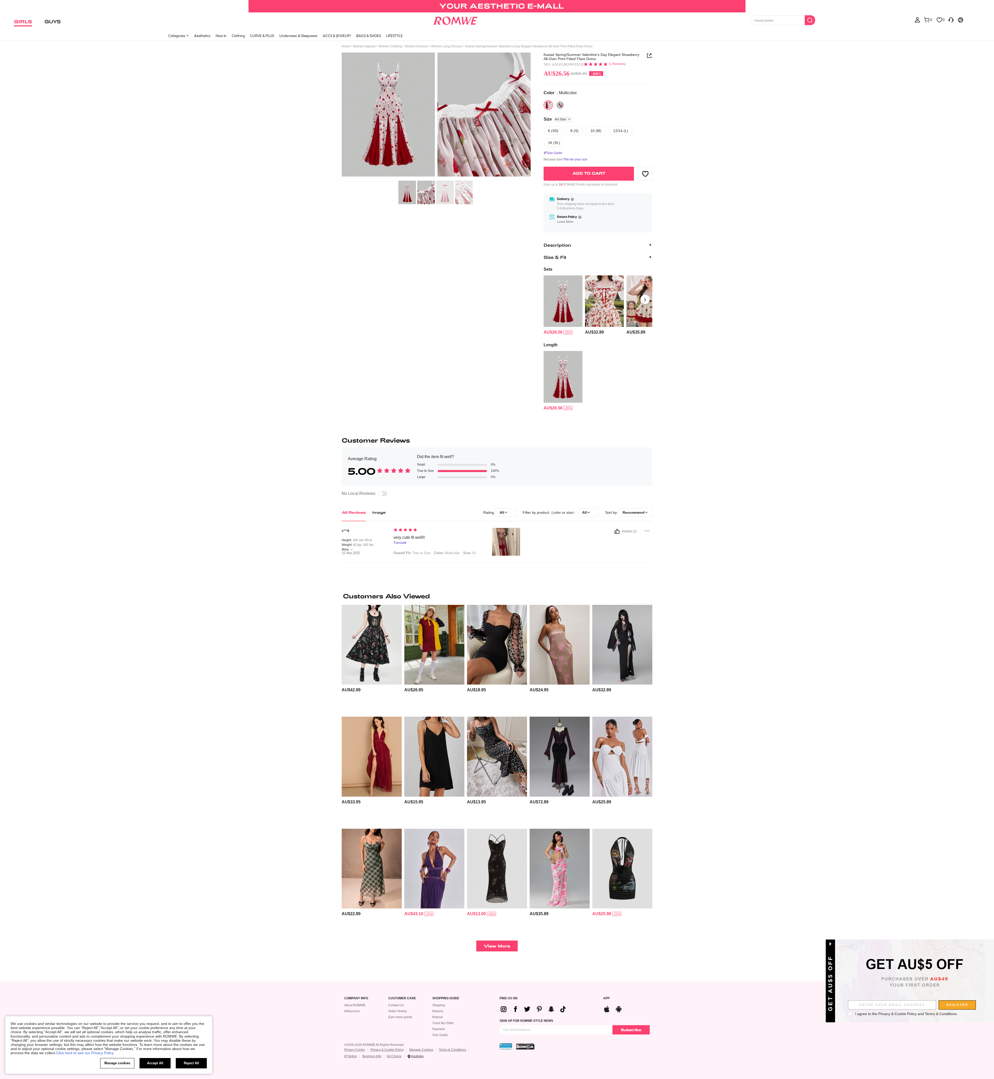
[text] (437, 530)
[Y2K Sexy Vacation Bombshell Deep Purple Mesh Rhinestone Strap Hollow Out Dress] (434, 869)
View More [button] (497, 945)
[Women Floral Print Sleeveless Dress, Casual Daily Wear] (560, 645)
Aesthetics (202, 36)
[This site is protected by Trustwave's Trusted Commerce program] (506, 1046)
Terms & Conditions (452, 1050)
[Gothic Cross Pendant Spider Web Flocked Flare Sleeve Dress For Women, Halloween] (560, 757)
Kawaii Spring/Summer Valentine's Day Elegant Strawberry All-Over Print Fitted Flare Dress (591, 57)
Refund (437, 1017)
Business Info (371, 1056)
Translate (400, 543)
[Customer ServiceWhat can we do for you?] (951, 20)
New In (221, 36)
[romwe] (455, 19)
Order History (397, 1011)
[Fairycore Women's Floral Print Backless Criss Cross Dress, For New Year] (497, 869)
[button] (645, 174)
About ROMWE (355, 1005)
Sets (548, 269)
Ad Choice (394, 1056)
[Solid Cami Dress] (434, 757)
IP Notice (350, 1056)
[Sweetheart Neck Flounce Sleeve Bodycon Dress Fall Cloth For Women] (497, 645)
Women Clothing (390, 46)
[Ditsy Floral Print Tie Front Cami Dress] (497, 757)
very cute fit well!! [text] (409, 537)
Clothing (238, 36)
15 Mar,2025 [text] (351, 553)
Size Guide (440, 1035)
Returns (437, 1011)
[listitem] (563, 305)
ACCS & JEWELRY (337, 36)
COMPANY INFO (356, 998)
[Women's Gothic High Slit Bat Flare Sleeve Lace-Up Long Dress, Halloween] (622, 645)
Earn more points (400, 1017)
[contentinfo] (553, 332)
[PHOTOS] (436, 115)
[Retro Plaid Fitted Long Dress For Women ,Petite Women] (372, 869)
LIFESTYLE (394, 36)
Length (551, 345)
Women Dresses (416, 46)
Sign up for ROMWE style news (526, 1021)
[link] (497, 6)
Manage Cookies (421, 1050)
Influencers (352, 1011)
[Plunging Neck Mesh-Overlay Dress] (372, 757)
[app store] (606, 1008)
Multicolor (446, 553)
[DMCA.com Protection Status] (525, 1046)
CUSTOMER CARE (402, 998)
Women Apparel (364, 46)
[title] (497, 596)
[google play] (618, 1008)
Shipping (438, 1005)
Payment (438, 1029)
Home (346, 46)
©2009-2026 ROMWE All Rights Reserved (374, 1045)
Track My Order (443, 1023)
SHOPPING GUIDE (445, 998)
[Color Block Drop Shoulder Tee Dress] (434, 645)
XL (469, 553)
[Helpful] (617, 531)
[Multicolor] (548, 105)
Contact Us (396, 1005)
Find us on (508, 998)
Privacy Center (354, 1050)
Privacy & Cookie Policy (387, 1050)
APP (606, 998)
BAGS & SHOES (368, 36)
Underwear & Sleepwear (298, 36)
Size (555, 119)
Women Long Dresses (446, 46)
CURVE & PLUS (262, 36)
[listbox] (917, 19)
